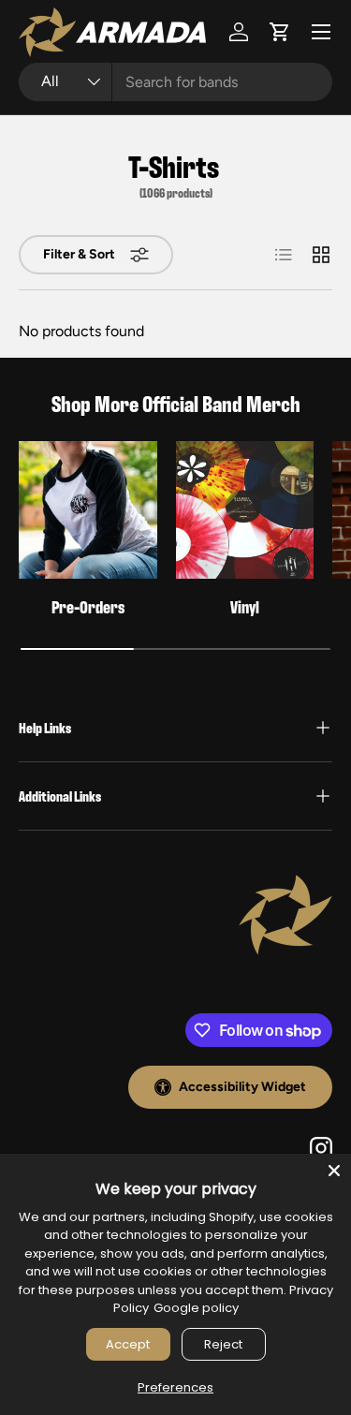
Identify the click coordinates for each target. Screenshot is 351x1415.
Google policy (196, 1308)
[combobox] (175, 82)
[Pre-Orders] (88, 510)
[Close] (334, 1170)
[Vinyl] (245, 510)
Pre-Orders (87, 606)
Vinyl (244, 606)
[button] (279, 31)
